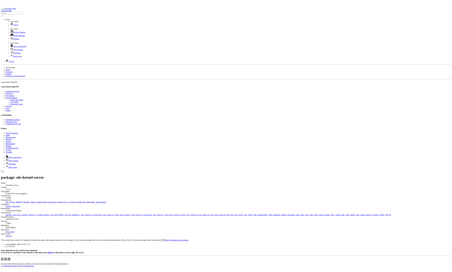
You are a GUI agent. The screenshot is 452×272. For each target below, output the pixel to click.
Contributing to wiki (13, 124)
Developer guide (16, 104)
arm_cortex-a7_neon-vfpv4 (142, 215)
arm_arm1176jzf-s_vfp (58, 215)
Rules (8, 135)
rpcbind (72, 202)
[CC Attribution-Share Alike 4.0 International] (5, 260)
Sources (9, 236)
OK (162, 240)
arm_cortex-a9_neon (206, 215)
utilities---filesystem (13, 206)
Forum (8, 110)
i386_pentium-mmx (260, 215)
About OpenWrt (12, 133)
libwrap (12, 202)
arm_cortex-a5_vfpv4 (111, 215)
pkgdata (9, 74)
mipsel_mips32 (366, 215)
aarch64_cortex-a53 (13, 215)
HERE (50, 253)
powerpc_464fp (378, 215)
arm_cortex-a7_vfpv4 (161, 215)
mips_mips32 (319, 215)
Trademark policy (12, 148)
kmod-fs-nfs (51, 202)
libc (7, 202)
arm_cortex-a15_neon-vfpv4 (91, 215)
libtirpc (33, 202)
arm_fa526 (239, 215)
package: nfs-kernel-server (15, 76)
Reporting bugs (11, 122)
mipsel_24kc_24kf (342, 215)
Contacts (9, 152)
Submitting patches (13, 120)
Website (9, 146)
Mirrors (8, 140)
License (8, 150)
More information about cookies (176, 240)
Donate (8, 142)
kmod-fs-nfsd (41, 202)
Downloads (10, 96)
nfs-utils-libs (80, 202)
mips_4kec (309, 215)
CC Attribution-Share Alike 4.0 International (17, 266)
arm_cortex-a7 (125, 215)
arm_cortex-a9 (192, 215)
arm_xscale (248, 215)
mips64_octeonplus (288, 215)
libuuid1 (26, 202)
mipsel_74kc (354, 215)
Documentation (11, 98)
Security (9, 106)
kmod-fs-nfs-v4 (63, 202)
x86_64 (388, 215)
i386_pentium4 (274, 215)
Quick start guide (16, 100)
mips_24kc (300, 215)
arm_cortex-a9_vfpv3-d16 (224, 215)
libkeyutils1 (90, 202)
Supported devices (12, 91)
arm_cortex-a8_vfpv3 (178, 215)
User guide (14, 102)
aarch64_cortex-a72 (28, 215)
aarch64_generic (43, 215)
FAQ (7, 108)
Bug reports (10, 232)
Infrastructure (11, 137)
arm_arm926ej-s (74, 215)
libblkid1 (19, 202)
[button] (8, 19)
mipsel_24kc (329, 215)
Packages (9, 72)
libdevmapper (101, 202)
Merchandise (10, 144)
